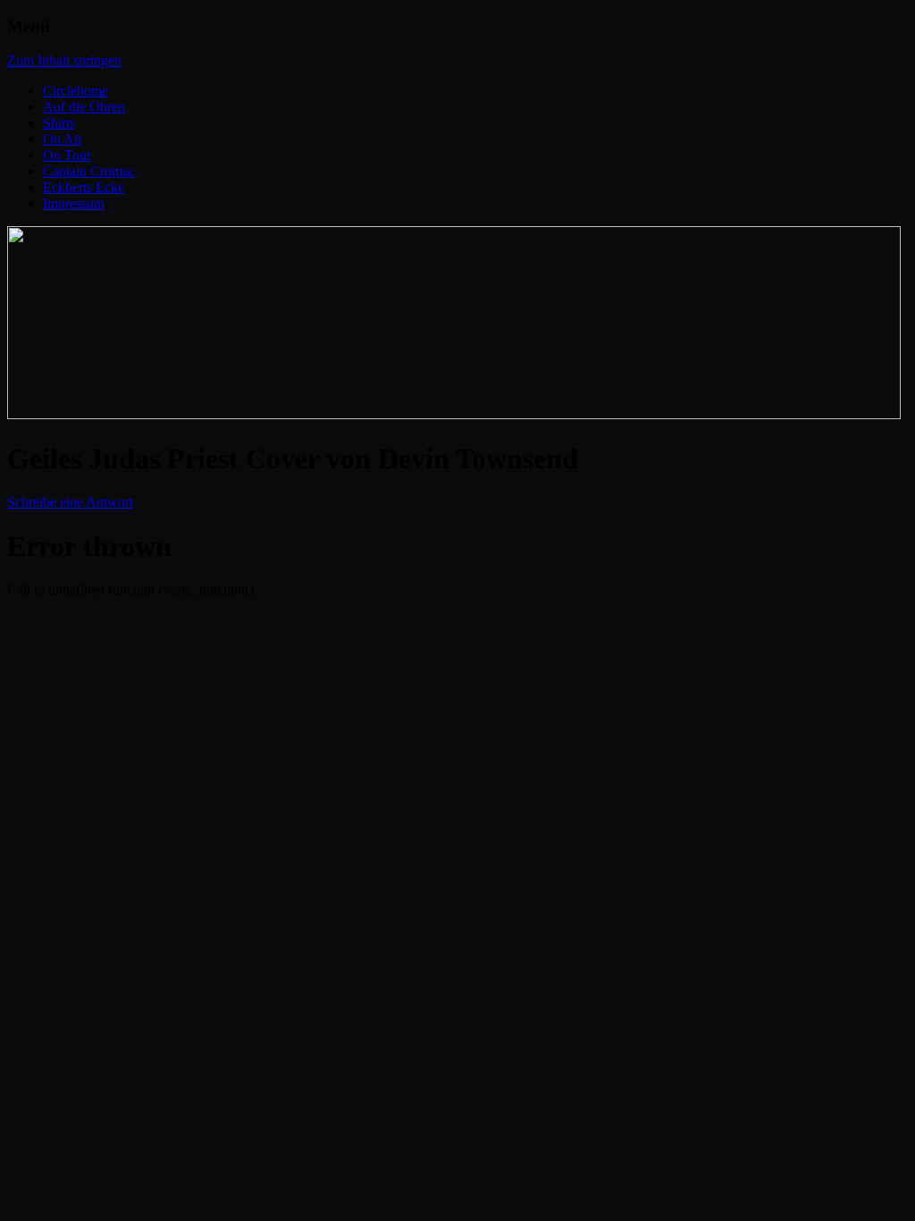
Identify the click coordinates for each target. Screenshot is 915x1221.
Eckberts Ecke (83, 187)
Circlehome (75, 90)
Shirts (59, 123)
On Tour (67, 155)
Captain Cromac (89, 171)
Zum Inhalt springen (64, 60)
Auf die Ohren (84, 106)
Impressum (74, 203)
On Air (62, 139)
